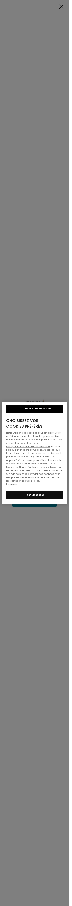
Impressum (12, 484)
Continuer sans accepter (34, 408)
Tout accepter (34, 495)
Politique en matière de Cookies (24, 449)
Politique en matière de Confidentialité (28, 446)
